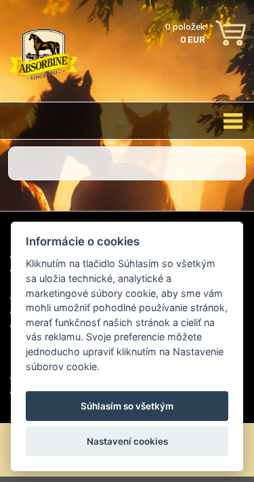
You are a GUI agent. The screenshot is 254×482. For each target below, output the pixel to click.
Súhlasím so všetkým (127, 406)
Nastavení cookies (127, 441)
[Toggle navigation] (233, 121)
